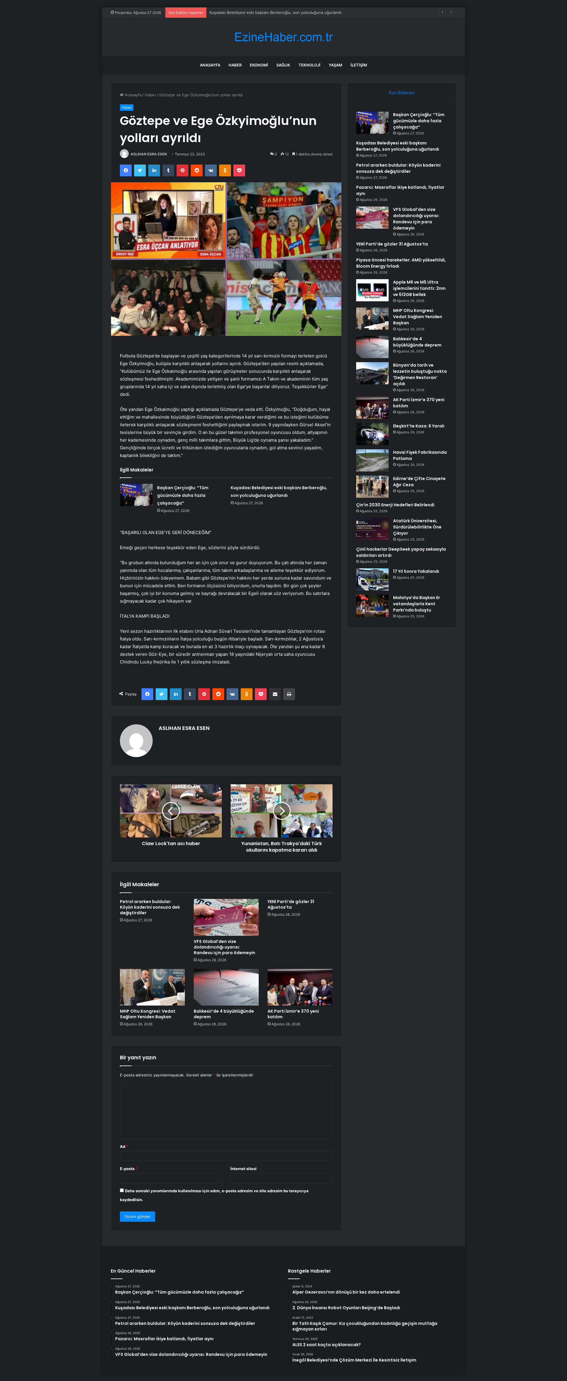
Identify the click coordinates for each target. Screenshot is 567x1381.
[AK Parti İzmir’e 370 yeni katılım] (300, 987)
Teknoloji (309, 65)
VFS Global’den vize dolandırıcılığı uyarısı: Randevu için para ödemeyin (224, 947)
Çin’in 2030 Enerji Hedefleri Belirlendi (395, 505)
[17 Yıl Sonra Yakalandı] (372, 579)
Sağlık (283, 65)
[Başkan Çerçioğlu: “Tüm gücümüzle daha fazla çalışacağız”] (136, 495)
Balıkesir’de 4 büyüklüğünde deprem (224, 1014)
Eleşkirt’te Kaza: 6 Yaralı (418, 426)
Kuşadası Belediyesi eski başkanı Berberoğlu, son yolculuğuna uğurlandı (397, 146)
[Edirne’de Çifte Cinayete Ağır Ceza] (372, 487)
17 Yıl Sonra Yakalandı (416, 571)
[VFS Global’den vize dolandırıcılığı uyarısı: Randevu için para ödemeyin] (226, 917)
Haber (235, 65)
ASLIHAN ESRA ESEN (149, 154)
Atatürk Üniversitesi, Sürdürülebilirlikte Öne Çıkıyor (417, 527)
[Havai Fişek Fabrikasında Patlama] (372, 460)
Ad (124, 1146)
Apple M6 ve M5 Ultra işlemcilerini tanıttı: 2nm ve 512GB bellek (419, 288)
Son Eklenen (402, 92)
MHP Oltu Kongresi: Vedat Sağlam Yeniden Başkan (147, 1014)
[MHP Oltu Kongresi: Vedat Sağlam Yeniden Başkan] (152, 987)
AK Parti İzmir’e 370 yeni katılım (293, 1014)
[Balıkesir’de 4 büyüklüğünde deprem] (226, 987)
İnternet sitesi (243, 1168)
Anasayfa (210, 65)
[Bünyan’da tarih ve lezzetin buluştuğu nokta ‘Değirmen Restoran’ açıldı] (372, 373)
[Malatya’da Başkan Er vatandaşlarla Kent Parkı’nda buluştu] (372, 606)
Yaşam (335, 65)
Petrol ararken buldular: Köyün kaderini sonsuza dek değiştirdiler (268, 12)
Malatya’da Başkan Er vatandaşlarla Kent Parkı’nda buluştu (416, 604)
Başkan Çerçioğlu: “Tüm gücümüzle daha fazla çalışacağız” (182, 495)
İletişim (359, 65)
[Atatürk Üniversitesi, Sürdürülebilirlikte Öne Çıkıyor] (372, 529)
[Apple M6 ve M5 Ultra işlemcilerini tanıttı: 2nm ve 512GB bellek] (372, 290)
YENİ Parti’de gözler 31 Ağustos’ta (291, 904)
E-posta (129, 1168)
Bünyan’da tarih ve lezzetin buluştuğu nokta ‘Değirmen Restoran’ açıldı (420, 374)
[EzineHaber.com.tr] (283, 37)
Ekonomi (259, 65)
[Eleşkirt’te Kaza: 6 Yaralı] (372, 434)
